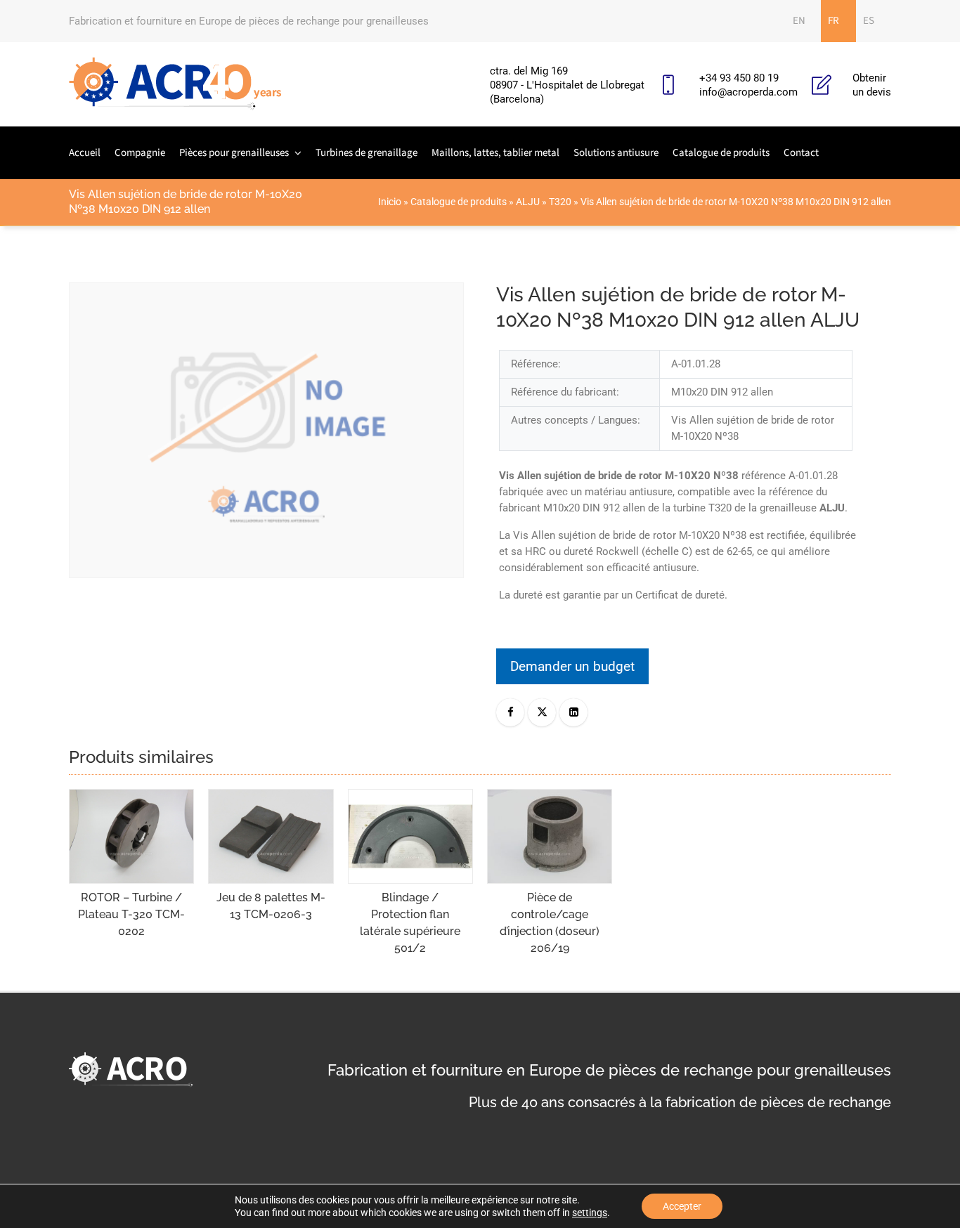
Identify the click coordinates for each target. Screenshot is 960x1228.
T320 (560, 201)
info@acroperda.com (748, 92)
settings (589, 1212)
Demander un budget (572, 666)
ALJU (528, 201)
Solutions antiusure (616, 152)
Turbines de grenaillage (366, 152)
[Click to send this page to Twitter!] (542, 712)
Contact (801, 152)
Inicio (389, 201)
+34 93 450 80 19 (739, 78)
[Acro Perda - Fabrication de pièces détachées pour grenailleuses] (175, 84)
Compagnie (140, 152)
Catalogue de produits (721, 152)
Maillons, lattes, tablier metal (495, 152)
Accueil (84, 152)
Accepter (682, 1206)
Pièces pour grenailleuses (234, 152)
